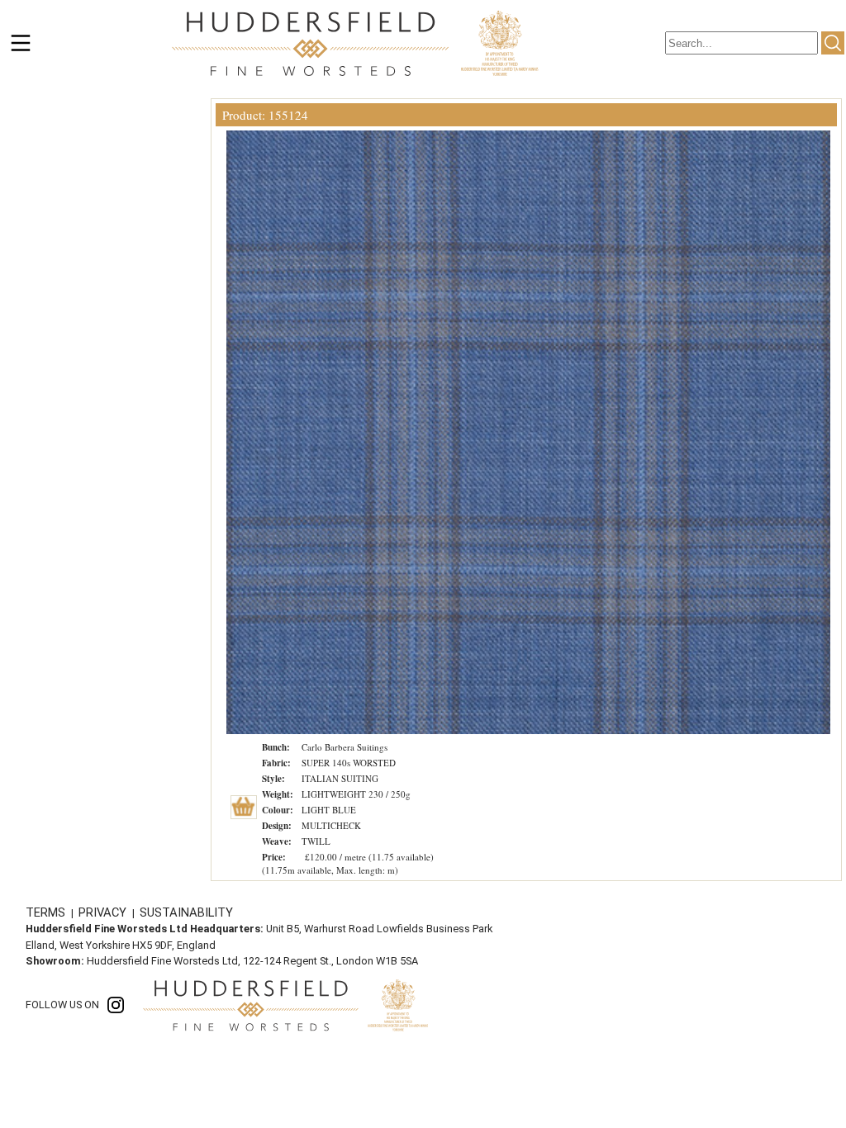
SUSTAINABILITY (186, 912)
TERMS (47, 912)
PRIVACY (104, 912)
